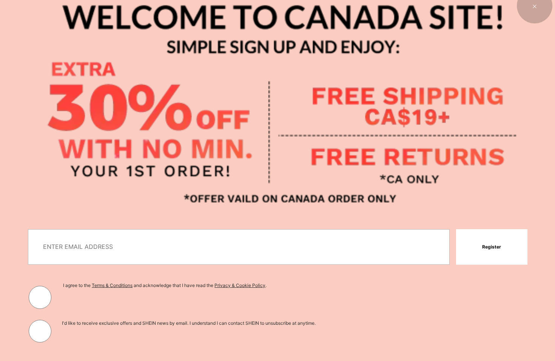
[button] (491, 247)
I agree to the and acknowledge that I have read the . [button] (165, 285)
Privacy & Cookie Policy (239, 285)
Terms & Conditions (112, 285)
